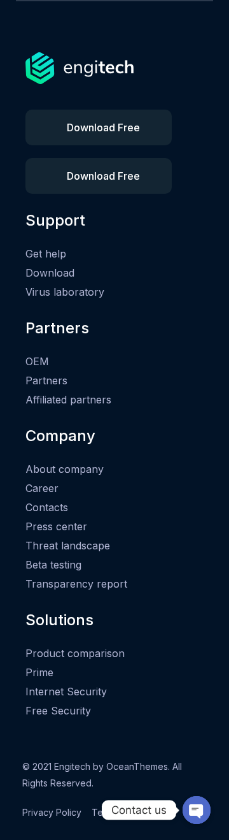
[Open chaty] (197, 810)
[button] (98, 127)
